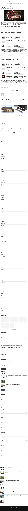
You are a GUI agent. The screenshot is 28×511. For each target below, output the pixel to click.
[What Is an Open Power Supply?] (3, 372)
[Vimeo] (26, 1)
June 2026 (2, 143)
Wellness (2, 310)
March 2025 (2, 171)
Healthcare (2, 263)
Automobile (2, 243)
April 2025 (2, 169)
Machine (14, 427)
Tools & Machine (3, 304)
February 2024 (2, 195)
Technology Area (14, 448)
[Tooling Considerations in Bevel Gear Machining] (3, 46)
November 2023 (3, 201)
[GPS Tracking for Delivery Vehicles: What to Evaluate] (3, 385)
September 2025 (3, 160)
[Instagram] (5, 361)
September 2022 (3, 227)
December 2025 (3, 154)
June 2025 (2, 165)
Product (14, 437)
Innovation (14, 419)
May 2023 (2, 212)
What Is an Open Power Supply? (4, 343)
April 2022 (2, 236)
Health (14, 414)
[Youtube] (25, 1)
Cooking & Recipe (14, 402)
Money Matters (2, 284)
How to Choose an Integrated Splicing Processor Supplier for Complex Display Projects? (11, 345)
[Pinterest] (7, 361)
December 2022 (3, 221)
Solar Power (14, 445)
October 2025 (2, 158)
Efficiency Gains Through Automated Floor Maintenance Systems (22, 37)
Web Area (14, 455)
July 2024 (2, 186)
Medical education (14, 432)
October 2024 (2, 180)
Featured (4, 3)
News (14, 435)
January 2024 (2, 197)
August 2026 (2, 139)
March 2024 (2, 193)
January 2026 (2, 152)
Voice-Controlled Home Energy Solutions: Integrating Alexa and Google (22, 46)
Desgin (14, 404)
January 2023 (2, 219)
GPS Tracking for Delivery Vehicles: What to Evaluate (7, 349)
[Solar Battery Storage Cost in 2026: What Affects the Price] (3, 37)
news (5, 87)
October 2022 (2, 225)
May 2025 (2, 167)
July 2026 (2, 141)
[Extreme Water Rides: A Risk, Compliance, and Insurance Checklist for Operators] (3, 381)
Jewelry (2, 269)
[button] (2, 111)
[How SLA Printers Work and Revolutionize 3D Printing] (3, 76)
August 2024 (2, 184)
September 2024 (3, 182)
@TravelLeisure (14, 329)
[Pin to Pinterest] (17, 90)
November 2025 (3, 156)
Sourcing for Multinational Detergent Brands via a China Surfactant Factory (21, 41)
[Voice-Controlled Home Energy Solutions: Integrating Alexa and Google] (16, 46)
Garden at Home (14, 412)
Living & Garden (14, 425)
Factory (2, 252)
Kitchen (14, 422)
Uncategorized (14, 453)
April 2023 (2, 214)
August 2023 (2, 206)
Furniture (2, 258)
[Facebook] (2, 361)
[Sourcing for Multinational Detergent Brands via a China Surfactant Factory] (16, 42)
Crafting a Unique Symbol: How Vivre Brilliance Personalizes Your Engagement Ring (22, 76)
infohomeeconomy (3, 8)
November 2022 (3, 223)
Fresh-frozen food (14, 409)
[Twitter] (3, 361)
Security (14, 442)
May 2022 (2, 234)
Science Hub (8, 87)
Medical (14, 430)
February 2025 (2, 173)
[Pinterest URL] (3, 320)
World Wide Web (14, 458)
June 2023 (2, 210)
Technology (14, 447)
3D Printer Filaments (14, 396)
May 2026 (2, 145)
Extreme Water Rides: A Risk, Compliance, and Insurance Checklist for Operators (10, 347)
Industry (14, 417)
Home (1, 3)
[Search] (27, 1)
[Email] (11, 361)
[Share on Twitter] (16, 90)
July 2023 (2, 208)
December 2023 (3, 199)
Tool (14, 450)
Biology (14, 399)
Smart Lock (2, 295)
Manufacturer (2, 278)
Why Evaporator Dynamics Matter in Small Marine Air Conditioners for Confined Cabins (16, 389)
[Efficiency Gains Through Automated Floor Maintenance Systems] (16, 38)
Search (1, 337)
